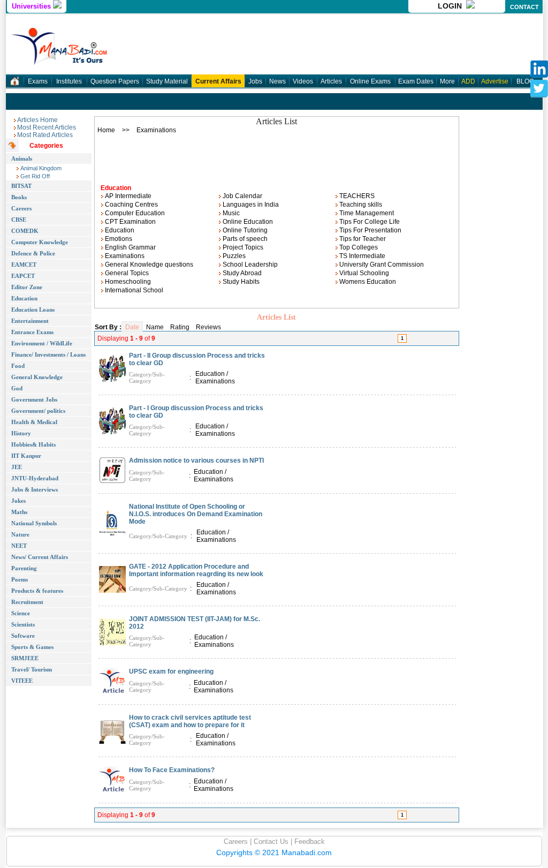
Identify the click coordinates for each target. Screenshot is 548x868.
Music (230, 213)
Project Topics (242, 247)
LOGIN (452, 6)
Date (132, 327)
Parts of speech (244, 239)
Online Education (247, 221)
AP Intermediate (127, 196)
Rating (179, 327)
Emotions (117, 239)
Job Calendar (241, 196)
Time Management (366, 213)
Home (106, 130)
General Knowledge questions (148, 264)
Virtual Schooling (363, 273)
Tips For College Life (369, 221)
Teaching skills (360, 204)
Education (118, 230)
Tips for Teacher (362, 239)
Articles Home (37, 120)
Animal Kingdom (40, 168)
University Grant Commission (381, 264)
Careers (236, 841)
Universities (32, 6)
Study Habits (240, 281)
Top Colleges (358, 247)
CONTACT (524, 7)
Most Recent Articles (46, 127)
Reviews (208, 327)
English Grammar (129, 247)
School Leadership (249, 264)
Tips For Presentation (369, 230)
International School (133, 290)
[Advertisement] (276, 156)
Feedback (308, 841)
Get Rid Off (34, 176)
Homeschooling (127, 281)
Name (155, 327)
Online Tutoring (244, 230)
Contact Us (270, 841)
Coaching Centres (130, 204)
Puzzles (233, 256)
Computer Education (134, 213)
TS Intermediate (361, 256)
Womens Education (367, 281)
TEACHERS (356, 196)
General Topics (126, 273)
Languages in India (250, 204)
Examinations (123, 256)
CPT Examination (129, 221)
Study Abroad (241, 273)
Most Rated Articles (45, 135)
